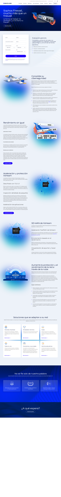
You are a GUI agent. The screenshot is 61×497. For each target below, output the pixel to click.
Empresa (17, 41)
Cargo (17, 45)
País (17, 49)
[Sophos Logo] (7, 3)
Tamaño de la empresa (8, 45)
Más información (7, 355)
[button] (50, 1)
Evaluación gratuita (8, 25)
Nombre (6, 37)
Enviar (16, 56)
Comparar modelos (8, 163)
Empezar (55, 3)
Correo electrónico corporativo (9, 41)
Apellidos (17, 37)
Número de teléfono (8, 49)
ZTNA (49, 101)
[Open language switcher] (57, 1)
